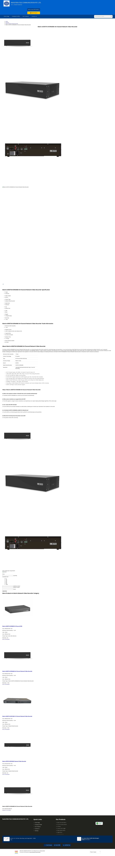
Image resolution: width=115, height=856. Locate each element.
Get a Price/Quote (5, 639)
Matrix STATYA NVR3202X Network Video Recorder (14, 761)
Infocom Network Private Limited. (34, 852)
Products (7, 22)
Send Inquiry (34, 12)
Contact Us (34, 16)
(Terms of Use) (42, 850)
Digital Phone (59, 832)
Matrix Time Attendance (61, 822)
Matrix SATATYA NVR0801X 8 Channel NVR (12, 626)
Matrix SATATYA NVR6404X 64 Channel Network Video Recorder (17, 671)
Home (7, 21)
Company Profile (16, 16)
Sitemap (36, 830)
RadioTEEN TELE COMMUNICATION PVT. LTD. (26, 3)
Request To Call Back (6, 810)
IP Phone (59, 826)
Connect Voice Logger (61, 828)
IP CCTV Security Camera (62, 824)
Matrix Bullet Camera (61, 830)
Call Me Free (67, 845)
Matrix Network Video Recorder (12, 23)
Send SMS (58, 845)
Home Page (6, 16)
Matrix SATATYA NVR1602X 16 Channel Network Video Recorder (17, 716)
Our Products (26, 16)
